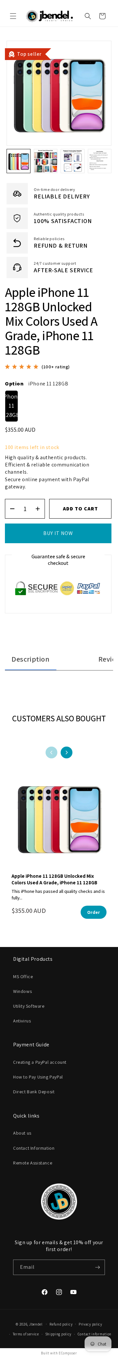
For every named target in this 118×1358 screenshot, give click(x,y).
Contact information (94, 1334)
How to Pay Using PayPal (38, 1077)
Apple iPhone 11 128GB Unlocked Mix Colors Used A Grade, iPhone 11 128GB (54, 879)
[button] (13, 16)
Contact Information (33, 1148)
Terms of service (26, 1334)
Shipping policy (58, 1334)
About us (22, 1133)
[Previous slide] (51, 752)
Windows (22, 991)
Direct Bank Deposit (33, 1092)
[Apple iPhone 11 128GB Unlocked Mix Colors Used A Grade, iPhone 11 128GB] (59, 821)
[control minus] (10, 509)
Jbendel (36, 1324)
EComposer (68, 1353)
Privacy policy (90, 1324)
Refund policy (60, 1324)
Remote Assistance (32, 1163)
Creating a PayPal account (40, 1062)
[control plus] (40, 509)
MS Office (23, 976)
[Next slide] (66, 752)
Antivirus (22, 1021)
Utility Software (29, 1006)
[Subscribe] (97, 1267)
